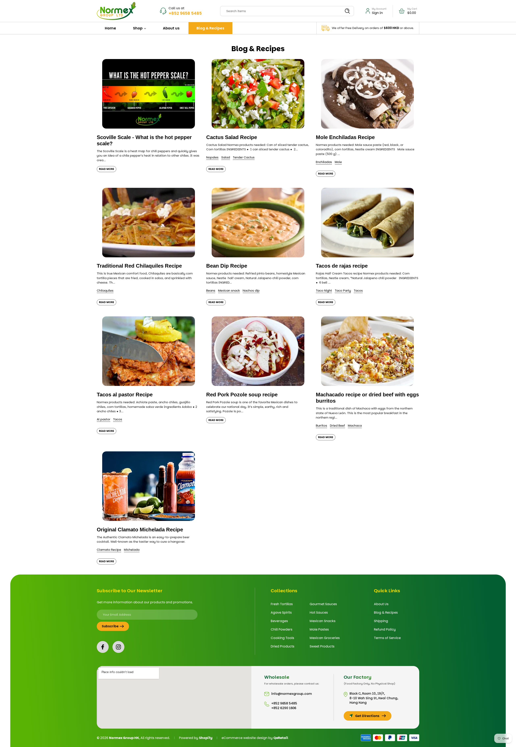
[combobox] (287, 11)
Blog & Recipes (386, 612)
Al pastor (103, 419)
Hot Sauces (319, 612)
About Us (381, 604)
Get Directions (367, 716)
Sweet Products (322, 646)
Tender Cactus (244, 157)
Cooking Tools (282, 638)
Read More (106, 169)
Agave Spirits (281, 612)
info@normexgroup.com (291, 693)
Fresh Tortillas (282, 604)
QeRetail (280, 738)
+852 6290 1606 (283, 708)
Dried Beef (337, 425)
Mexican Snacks (322, 621)
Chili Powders (281, 629)
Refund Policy (385, 629)
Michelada (131, 550)
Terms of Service (387, 638)
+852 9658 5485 (185, 13)
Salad (225, 157)
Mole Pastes (319, 629)
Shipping (381, 621)
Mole (338, 162)
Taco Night (324, 290)
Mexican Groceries (325, 638)
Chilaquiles (105, 290)
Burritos (321, 425)
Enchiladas (324, 162)
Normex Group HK (124, 738)
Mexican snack (229, 290)
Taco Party (343, 290)
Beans (210, 290)
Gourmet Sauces (323, 604)
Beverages (279, 621)
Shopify (205, 738)
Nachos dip (251, 290)
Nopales (212, 157)
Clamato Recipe (109, 550)
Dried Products (282, 646)
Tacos (358, 290)
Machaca (355, 425)
